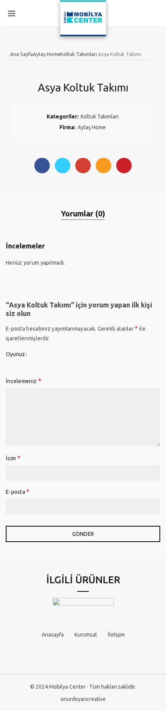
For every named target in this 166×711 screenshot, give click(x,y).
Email (103, 165)
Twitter (62, 165)
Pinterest (124, 165)
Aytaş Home (46, 54)
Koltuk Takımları (78, 54)
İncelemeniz (23, 380)
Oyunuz (15, 354)
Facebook (42, 165)
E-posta (18, 491)
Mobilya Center (67, 687)
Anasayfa (53, 635)
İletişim (116, 635)
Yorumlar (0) (83, 213)
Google (83, 165)
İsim (13, 457)
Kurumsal (86, 635)
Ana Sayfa (21, 54)
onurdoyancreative (83, 699)
